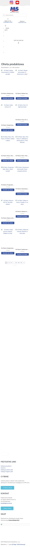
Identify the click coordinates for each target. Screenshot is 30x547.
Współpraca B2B (7, 48)
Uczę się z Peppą (7, 37)
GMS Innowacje (21, 544)
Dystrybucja (7, 54)
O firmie (6, 43)
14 (18, 262)
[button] (5, 25)
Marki (7, 32)
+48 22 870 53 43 (22, 22)
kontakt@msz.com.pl (7, 22)
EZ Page (14, 544)
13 (16, 262)
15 (21, 262)
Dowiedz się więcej (8, 98)
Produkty (7, 29)
